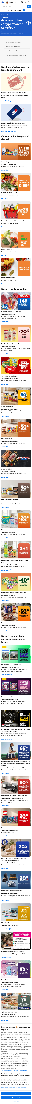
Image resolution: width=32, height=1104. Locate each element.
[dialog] (16, 1064)
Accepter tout (16, 1094)
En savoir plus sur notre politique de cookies (14, 1070)
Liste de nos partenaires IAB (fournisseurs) (13, 1087)
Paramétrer (16, 1102)
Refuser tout (16, 1098)
